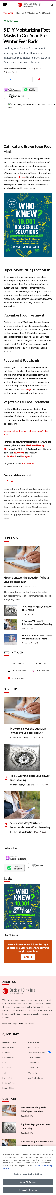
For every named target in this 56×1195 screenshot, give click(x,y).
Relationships (8, 1057)
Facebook (11, 456)
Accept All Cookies (28, 1190)
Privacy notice (34, 1047)
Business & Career (10, 1083)
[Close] (52, 1150)
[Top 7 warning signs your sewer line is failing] (12, 610)
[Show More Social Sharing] (49, 79)
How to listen (33, 1042)
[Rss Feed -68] (37, 868)
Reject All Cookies (28, 1182)
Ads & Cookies (34, 1057)
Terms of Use (33, 1063)
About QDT (33, 1068)
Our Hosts (32, 1073)
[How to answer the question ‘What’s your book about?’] (28, 559)
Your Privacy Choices (37, 1052)
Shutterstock (28, 463)
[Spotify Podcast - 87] (15, 868)
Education (6, 1068)
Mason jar (27, 389)
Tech (4, 1073)
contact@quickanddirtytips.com (21, 1023)
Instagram (26, 456)
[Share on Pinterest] (39, 79)
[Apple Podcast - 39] (15, 858)
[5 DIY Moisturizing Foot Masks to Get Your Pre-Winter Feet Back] (28, 119)
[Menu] (5, 6)
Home (19, 13)
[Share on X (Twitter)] (25, 79)
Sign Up (28, 957)
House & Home (8, 1047)
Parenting (6, 1052)
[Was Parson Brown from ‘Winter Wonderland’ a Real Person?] (12, 639)
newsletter (19, 452)
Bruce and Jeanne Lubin (16, 68)
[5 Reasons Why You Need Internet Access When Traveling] (12, 624)
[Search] (51, 5)
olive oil (21, 176)
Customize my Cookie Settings (28, 1174)
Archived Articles (35, 1078)
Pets (4, 1063)
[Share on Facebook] (10, 79)
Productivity (7, 1078)
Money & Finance (9, 1088)
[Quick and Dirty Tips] (29, 5)
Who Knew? (11, 20)
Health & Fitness (9, 1042)
